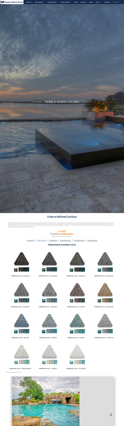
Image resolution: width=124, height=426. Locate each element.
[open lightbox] (20, 261)
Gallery (91, 2)
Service (76, 2)
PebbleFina (53, 240)
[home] (12, 2)
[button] (52, 2)
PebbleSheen (41, 240)
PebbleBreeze (92, 240)
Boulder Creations (65, 2)
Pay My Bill (107, 2)
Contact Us (83, 2)
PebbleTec (30, 240)
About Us (28, 2)
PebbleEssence (79, 240)
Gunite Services (39, 2)
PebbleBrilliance (65, 240)
